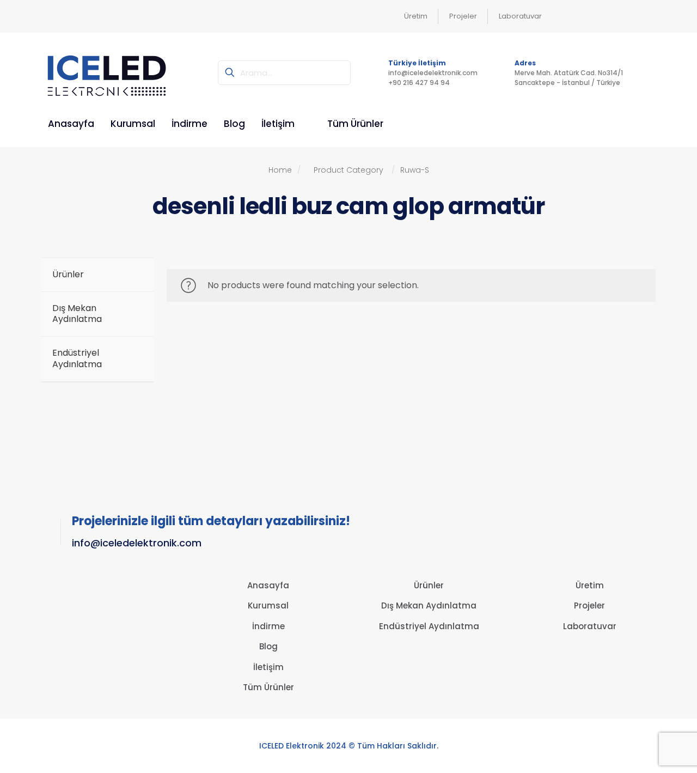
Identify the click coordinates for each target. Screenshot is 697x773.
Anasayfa (268, 585)
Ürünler (429, 585)
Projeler (589, 605)
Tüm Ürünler (268, 687)
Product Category (348, 170)
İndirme (268, 626)
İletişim (268, 667)
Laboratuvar (589, 626)
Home (284, 170)
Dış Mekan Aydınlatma (428, 605)
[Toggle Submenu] (134, 314)
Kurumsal (268, 605)
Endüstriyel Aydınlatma (429, 626)
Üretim (590, 585)
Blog (268, 646)
